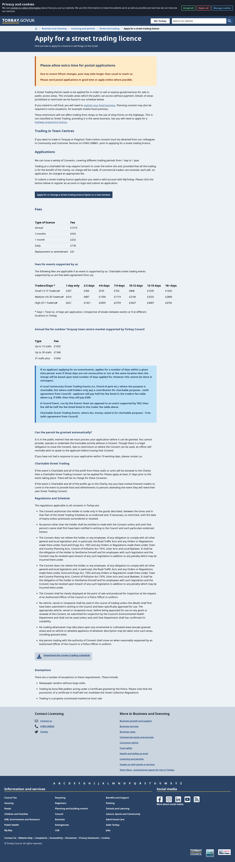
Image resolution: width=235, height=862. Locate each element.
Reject (203, 8)
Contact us (46, 720)
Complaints (41, 837)
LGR (57, 830)
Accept (188, 8)
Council (59, 813)
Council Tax (10, 797)
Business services (129, 726)
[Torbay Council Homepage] (18, 21)
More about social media (170, 804)
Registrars (60, 803)
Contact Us (10, 837)
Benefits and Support (117, 797)
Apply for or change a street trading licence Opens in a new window (73, 194)
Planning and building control (71, 808)
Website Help (25, 837)
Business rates (127, 731)
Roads (7, 808)
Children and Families (16, 813)
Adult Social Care (115, 819)
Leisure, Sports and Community (123, 813)
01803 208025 (47, 726)
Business (60, 819)
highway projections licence (51, 122)
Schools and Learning (117, 808)
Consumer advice (129, 742)
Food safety (126, 748)
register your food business (99, 105)
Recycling (60, 797)
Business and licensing (54, 28)
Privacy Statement (89, 837)
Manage (222, 8)
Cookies (105, 837)
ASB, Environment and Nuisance (22, 819)
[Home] (36, 28)
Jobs (108, 830)
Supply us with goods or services (137, 764)
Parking (110, 803)
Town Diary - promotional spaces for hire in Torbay (147, 769)
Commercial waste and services (137, 737)
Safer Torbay (112, 824)
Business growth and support (136, 720)
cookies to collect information (25, 7)
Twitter (44, 731)
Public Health (11, 824)
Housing (8, 803)
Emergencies (62, 824)
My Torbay (160, 21)
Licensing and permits (83, 28)
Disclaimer (71, 837)
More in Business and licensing (145, 713)
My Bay (8, 830)
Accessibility (56, 837)
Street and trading (109, 28)
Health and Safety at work (134, 753)
